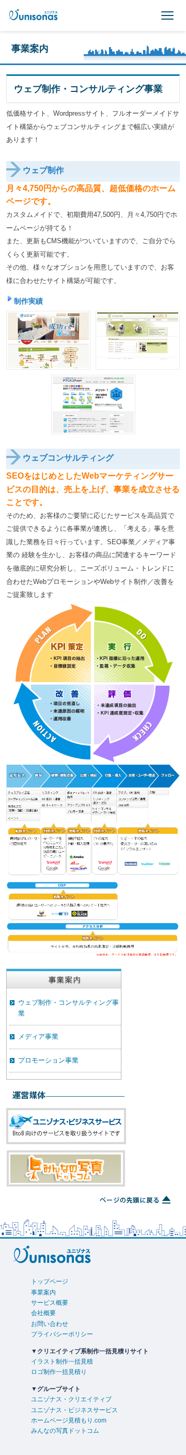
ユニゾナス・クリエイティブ (71, 1399)
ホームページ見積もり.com (68, 1420)
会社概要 (43, 1313)
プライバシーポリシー (62, 1334)
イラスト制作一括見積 (62, 1361)
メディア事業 (38, 1036)
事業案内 (43, 1292)
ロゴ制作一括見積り (59, 1371)
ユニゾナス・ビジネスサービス (74, 1410)
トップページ (49, 1281)
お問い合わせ (49, 1323)
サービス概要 (49, 1302)
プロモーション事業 (48, 1060)
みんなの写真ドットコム (65, 1430)
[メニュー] (167, 15)
